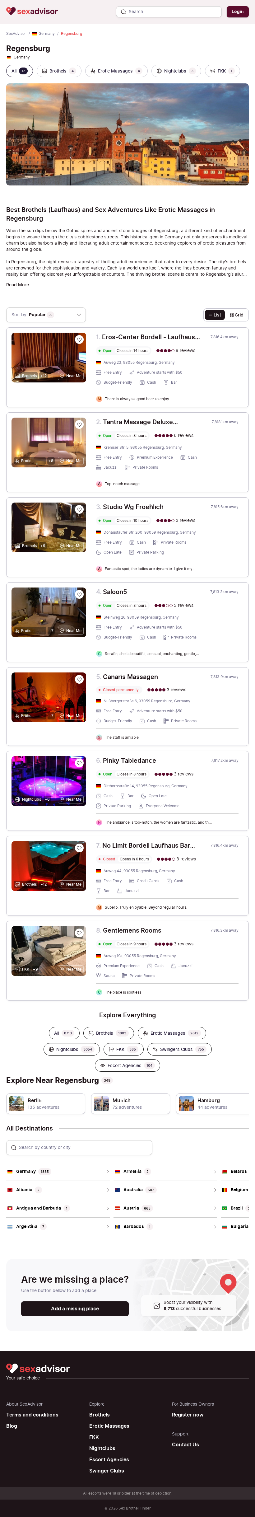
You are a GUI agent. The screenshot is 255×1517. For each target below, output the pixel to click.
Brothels (99, 1415)
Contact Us (185, 1445)
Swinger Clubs (106, 1471)
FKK (94, 1437)
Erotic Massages (109, 1426)
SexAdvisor (16, 33)
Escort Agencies (109, 1459)
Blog (11, 1426)
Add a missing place (75, 1309)
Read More (17, 285)
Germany (47, 33)
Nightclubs (102, 1448)
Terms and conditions (32, 1415)
